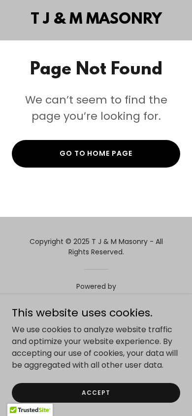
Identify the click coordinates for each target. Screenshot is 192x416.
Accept (96, 392)
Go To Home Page (96, 153)
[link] (96, 21)
